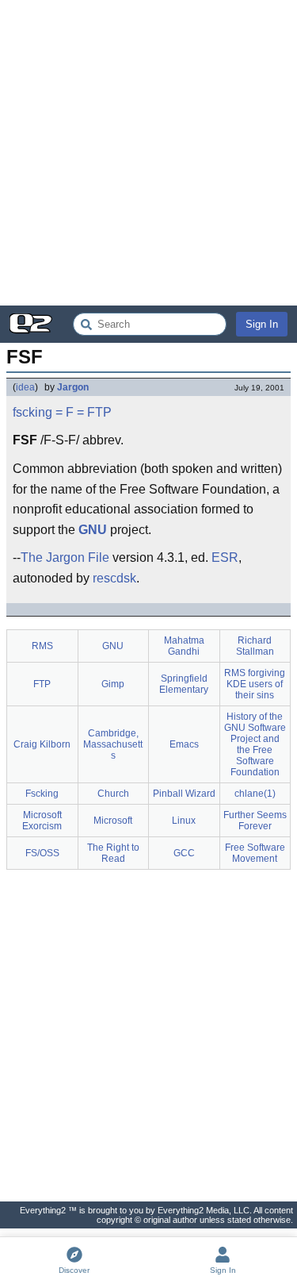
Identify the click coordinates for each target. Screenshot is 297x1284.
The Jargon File (65, 557)
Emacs (184, 744)
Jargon (73, 387)
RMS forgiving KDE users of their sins (254, 684)
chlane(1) (255, 793)
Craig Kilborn (41, 744)
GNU (92, 529)
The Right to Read (113, 853)
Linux (184, 820)
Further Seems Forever (255, 820)
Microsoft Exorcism (42, 820)
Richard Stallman (255, 646)
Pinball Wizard (184, 793)
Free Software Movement (255, 853)
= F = (69, 412)
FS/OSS (42, 853)
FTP (99, 412)
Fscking (42, 793)
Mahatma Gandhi (184, 646)
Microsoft (112, 820)
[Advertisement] (148, 153)
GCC (184, 853)
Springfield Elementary (183, 684)
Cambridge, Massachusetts (113, 744)
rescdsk (114, 578)
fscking (32, 412)
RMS (42, 646)
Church (113, 793)
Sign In (262, 324)
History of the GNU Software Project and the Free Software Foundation (255, 744)
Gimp (112, 684)
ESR (224, 557)
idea (25, 387)
